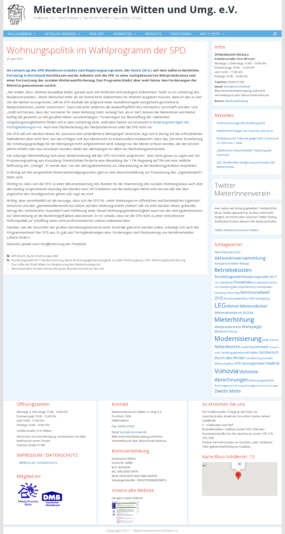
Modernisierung (52, 260)
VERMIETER (122, 33)
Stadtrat (272, 363)
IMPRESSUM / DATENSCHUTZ (38, 463)
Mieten (232, 306)
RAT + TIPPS (210, 33)
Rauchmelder (258, 347)
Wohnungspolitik (47, 256)
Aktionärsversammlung (240, 258)
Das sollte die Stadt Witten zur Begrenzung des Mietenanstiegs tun (56, 264)
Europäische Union (264, 282)
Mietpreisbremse (227, 326)
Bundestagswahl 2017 (26, 260)
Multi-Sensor (270, 340)
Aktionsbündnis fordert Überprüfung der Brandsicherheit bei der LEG (57, 269)
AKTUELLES (18, 256)
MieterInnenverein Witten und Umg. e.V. (135, 9)
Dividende (242, 282)
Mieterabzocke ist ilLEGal (233, 312)
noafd (245, 347)
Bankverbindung (236, 101)
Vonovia (226, 370)
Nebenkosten (227, 346)
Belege (244, 263)
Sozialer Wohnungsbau (127, 260)
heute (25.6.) (141, 70)
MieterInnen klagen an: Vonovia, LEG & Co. (245, 131)
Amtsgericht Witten (226, 263)
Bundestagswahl (228, 276)
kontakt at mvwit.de (236, 86)
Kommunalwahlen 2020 (239, 298)
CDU (217, 282)
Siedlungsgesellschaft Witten (240, 353)
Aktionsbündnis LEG (227, 252)
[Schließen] (239, 464)
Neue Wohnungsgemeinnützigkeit (88, 260)
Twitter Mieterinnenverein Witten (236, 230)
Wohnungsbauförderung (168, 260)
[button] (35, 33)
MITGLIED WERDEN (60, 33)
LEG (220, 305)
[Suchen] (275, 33)
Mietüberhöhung (225, 331)
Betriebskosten (233, 269)
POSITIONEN (181, 33)
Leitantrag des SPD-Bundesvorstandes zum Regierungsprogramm (67, 70)
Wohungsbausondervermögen (261, 385)
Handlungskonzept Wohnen (238, 287)
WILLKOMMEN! (19, 33)
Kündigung (262, 298)
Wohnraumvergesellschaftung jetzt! (241, 123)
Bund (30, 256)
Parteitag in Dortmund (26, 75)
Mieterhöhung (234, 319)
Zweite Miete (227, 391)
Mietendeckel (253, 306)
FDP (216, 287)
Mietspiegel (252, 326)
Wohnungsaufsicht (261, 380)
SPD (147, 260)
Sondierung (254, 358)
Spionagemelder (253, 363)
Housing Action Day (227, 293)
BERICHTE (153, 33)
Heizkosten (264, 287)
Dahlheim (226, 282)
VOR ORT (96, 33)
